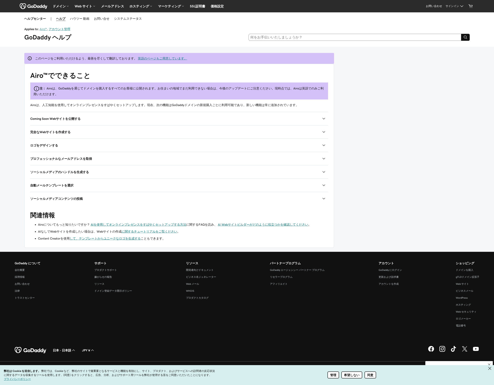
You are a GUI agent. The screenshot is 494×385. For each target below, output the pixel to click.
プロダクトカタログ (197, 298)
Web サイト (462, 284)
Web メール (192, 284)
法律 (17, 291)
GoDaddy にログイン (390, 270)
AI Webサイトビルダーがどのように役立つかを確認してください (263, 224)
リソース (99, 284)
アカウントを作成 (389, 284)
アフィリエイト (279, 284)
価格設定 (217, 6)
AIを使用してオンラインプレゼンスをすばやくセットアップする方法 (138, 224)
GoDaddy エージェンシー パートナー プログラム (297, 270)
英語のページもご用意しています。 (162, 58)
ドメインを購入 (464, 270)
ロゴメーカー (463, 318)
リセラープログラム (281, 277)
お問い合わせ (22, 284)
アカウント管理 (59, 29)
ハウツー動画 (79, 18)
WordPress (462, 298)
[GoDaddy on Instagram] (442, 351)
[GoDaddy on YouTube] (475, 351)
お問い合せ (101, 18)
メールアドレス (112, 6)
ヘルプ (60, 18)
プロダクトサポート (105, 270)
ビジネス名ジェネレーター (201, 277)
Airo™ (43, 29)
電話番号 (461, 325)
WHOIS (190, 291)
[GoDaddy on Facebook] (431, 351)
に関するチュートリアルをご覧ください (149, 231)
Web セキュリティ (466, 311)
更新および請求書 (389, 277)
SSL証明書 (197, 6)
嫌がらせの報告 (103, 277)
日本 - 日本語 (62, 350)
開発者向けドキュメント (200, 270)
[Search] (465, 37)
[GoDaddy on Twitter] (464, 351)
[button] (179, 118)
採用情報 (20, 277)
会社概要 (20, 270)
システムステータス (128, 18)
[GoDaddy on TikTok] (453, 351)
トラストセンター (25, 298)
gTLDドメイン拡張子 (467, 277)
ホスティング (463, 304)
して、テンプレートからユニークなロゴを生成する (105, 238)
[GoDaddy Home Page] (31, 350)
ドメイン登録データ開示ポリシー (113, 291)
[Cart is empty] (470, 6)
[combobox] (355, 37)
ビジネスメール (464, 291)
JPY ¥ (86, 350)
